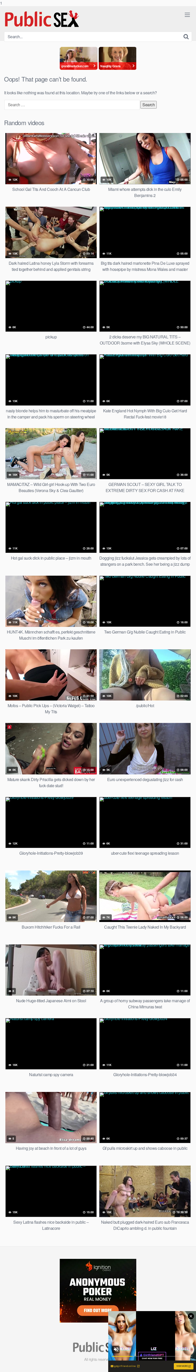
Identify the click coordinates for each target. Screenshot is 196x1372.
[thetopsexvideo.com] (42, 19)
